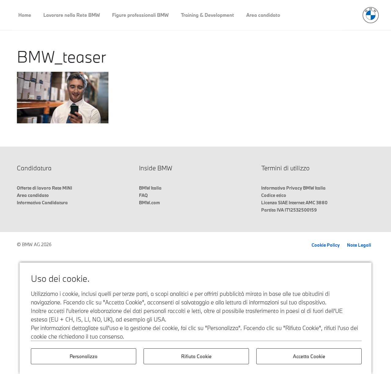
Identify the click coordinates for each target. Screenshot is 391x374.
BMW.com (149, 202)
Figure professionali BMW (140, 15)
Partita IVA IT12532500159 (289, 210)
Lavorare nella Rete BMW (71, 15)
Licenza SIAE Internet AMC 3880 (294, 202)
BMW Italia (150, 188)
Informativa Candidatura (42, 202)
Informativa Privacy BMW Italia (293, 188)
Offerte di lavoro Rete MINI (44, 188)
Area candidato (263, 15)
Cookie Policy (326, 245)
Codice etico (273, 195)
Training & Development (207, 15)
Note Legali (359, 245)
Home (24, 15)
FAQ (143, 195)
